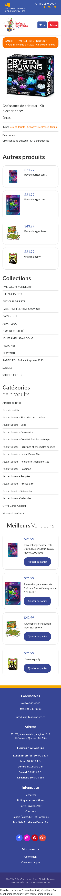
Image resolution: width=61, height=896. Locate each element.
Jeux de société (11, 409)
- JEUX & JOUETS (12, 294)
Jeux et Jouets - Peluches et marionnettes (26, 461)
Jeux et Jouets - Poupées (16, 476)
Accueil (9, 40)
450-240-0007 (47, 3)
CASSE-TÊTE (10, 316)
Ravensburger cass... (35, 174)
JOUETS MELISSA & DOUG (18, 338)
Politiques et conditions (30, 800)
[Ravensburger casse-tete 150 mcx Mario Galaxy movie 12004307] (13, 205)
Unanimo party (32, 256)
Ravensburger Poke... (36, 231)
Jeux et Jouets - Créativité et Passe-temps (33, 126)
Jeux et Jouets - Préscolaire (18, 483)
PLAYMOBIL (10, 352)
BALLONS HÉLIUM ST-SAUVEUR (21, 308)
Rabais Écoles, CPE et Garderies (31, 816)
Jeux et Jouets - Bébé (14, 424)
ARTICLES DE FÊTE (14, 301)
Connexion (30, 856)
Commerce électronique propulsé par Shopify (30, 882)
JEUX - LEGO (10, 323)
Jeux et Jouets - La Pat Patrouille (21, 454)
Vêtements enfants (13, 512)
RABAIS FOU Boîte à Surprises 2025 (23, 360)
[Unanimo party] (13, 258)
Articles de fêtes (12, 402)
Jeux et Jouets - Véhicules (17, 498)
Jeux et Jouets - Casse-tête (18, 432)
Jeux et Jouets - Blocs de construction (24, 417)
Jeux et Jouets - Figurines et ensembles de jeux (29, 446)
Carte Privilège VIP (30, 805)
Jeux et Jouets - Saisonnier (17, 490)
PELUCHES (9, 345)
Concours (30, 811)
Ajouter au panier (37, 561)
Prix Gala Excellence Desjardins (30, 822)
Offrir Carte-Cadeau (14, 505)
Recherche (30, 794)
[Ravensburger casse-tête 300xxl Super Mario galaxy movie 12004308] (13, 176)
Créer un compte (30, 862)
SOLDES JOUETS (12, 374)
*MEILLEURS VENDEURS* (32, 40)
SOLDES (7, 367)
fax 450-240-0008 (30, 708)
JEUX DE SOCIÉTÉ (13, 330)
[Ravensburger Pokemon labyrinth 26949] (13, 233)
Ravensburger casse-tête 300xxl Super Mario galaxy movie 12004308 (39, 548)
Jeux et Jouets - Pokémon (17, 468)
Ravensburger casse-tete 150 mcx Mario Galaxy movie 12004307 (40, 588)
